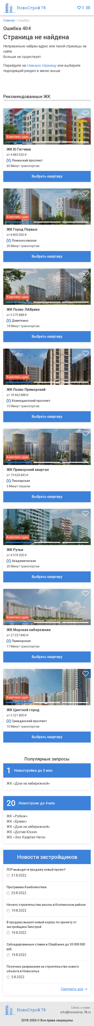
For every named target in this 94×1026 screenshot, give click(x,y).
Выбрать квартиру (47, 176)
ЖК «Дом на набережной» (28, 783)
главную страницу (42, 65)
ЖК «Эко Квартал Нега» (26, 837)
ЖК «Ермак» (17, 821)
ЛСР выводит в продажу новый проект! (36, 869)
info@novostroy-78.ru (76, 1012)
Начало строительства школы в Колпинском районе (46, 904)
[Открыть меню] (88, 8)
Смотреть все (72, 989)
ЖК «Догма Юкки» (22, 832)
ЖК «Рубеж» (17, 816)
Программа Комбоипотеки (27, 887)
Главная (9, 20)
